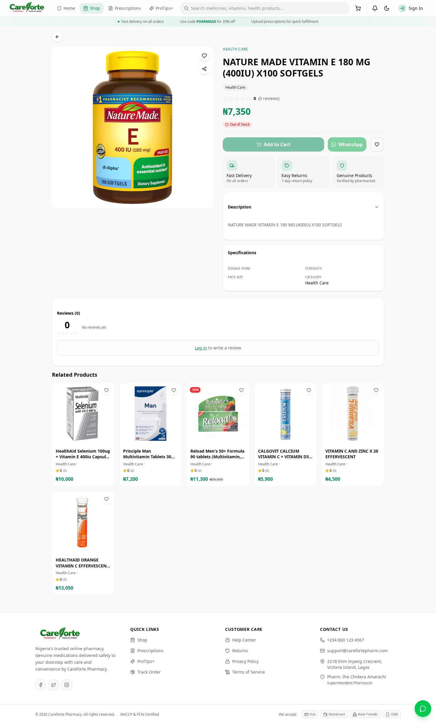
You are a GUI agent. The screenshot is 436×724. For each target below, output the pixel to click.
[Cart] (358, 8)
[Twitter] (53, 685)
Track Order (149, 672)
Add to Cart (87, 439)
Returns (240, 650)
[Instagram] (66, 685)
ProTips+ (146, 661)
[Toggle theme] (386, 8)
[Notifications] (375, 8)
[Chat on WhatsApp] (423, 708)
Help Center (244, 640)
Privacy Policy (245, 661)
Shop (142, 640)
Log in (201, 348)
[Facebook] (40, 685)
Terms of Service (248, 672)
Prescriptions (150, 650)
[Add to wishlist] (204, 55)
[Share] (204, 68)
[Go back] (57, 36)
